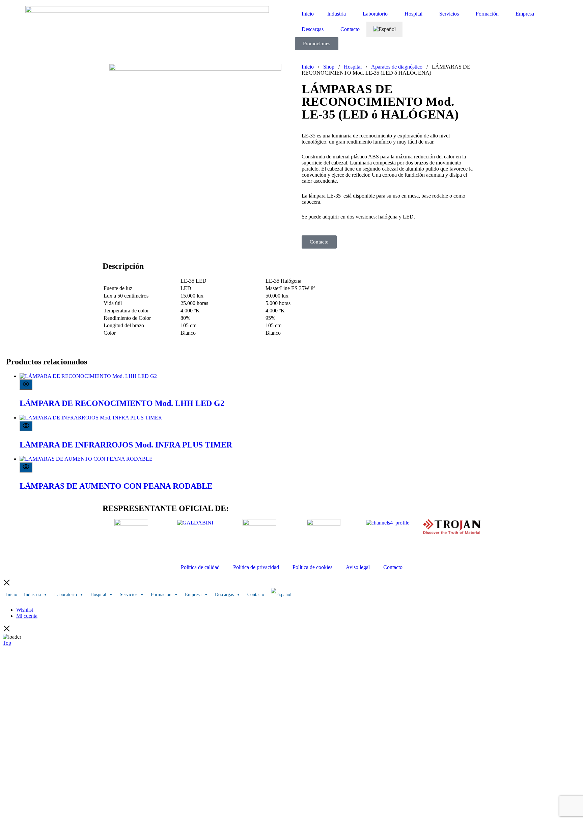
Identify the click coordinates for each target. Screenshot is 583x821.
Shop (328, 67)
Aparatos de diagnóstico (396, 67)
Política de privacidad (256, 567)
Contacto (350, 29)
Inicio (308, 14)
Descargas (313, 29)
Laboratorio (375, 14)
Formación (487, 14)
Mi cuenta (26, 616)
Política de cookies (312, 567)
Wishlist (24, 610)
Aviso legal (358, 567)
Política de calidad (200, 567)
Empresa (525, 14)
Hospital (413, 14)
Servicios (449, 14)
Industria (336, 14)
